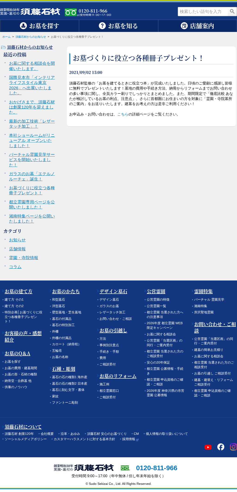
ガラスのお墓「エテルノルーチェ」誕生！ (32, 176)
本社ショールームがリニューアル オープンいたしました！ (32, 140)
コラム (15, 267)
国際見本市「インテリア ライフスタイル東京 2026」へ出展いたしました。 (32, 85)
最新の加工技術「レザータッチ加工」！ (32, 124)
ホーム (6, 36)
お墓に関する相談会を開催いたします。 (32, 66)
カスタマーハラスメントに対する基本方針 (84, 439)
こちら (122, 114)
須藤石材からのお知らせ (31, 36)
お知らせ (17, 240)
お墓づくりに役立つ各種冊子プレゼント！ (32, 190)
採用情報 (128, 439)
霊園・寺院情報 (23, 257)
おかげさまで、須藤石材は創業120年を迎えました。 (32, 107)
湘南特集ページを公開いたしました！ (32, 219)
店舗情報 (17, 249)
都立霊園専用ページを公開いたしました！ (32, 204)
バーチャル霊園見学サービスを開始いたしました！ (32, 159)
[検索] (232, 11)
